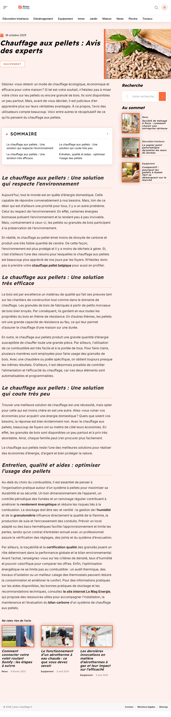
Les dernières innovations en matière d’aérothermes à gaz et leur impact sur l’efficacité (95, 660)
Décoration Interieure (153, 141)
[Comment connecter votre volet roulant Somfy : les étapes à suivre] (18, 636)
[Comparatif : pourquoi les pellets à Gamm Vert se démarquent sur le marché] (130, 172)
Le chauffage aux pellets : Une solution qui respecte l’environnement (30, 146)
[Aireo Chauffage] (24, 7)
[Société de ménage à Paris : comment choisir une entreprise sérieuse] (130, 123)
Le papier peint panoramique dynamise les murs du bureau (154, 149)
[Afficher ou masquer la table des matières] (73, 134)
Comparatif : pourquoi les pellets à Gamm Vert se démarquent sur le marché (154, 174)
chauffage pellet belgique (51, 265)
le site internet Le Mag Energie (86, 591)
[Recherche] (156, 7)
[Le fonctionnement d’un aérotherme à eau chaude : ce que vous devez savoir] (57, 636)
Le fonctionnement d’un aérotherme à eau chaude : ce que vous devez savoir (57, 658)
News (5, 671)
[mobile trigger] (6, 7)
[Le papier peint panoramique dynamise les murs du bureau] (130, 147)
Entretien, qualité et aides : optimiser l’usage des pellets (82, 156)
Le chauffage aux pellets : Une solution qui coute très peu (78, 146)
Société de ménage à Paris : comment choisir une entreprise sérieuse (154, 124)
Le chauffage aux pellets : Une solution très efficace (26, 156)
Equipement (12, 64)
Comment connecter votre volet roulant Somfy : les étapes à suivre (17, 658)
